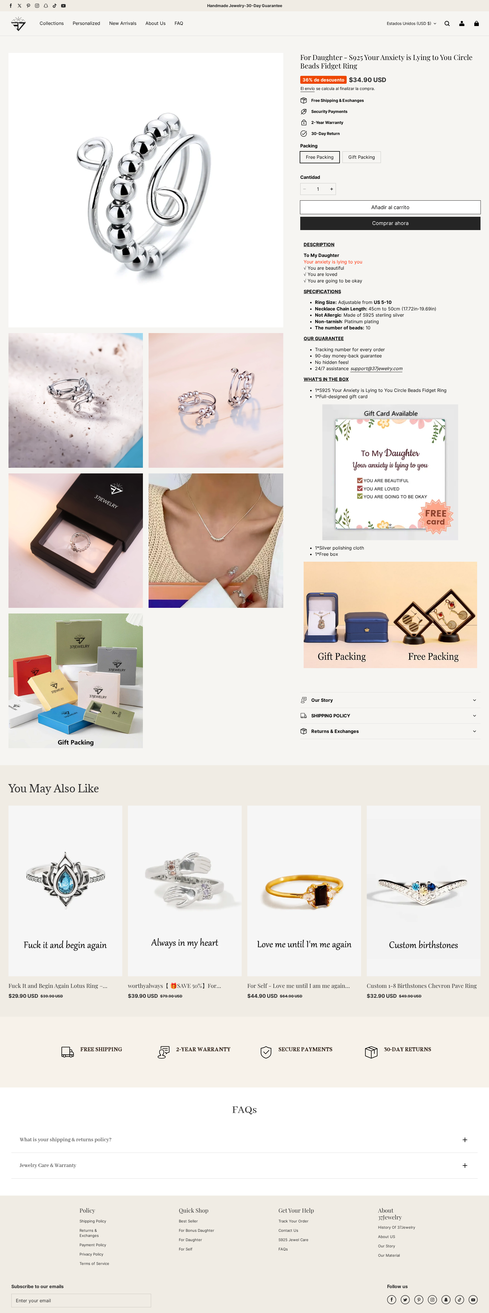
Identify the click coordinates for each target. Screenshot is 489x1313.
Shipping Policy (93, 1221)
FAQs (283, 1249)
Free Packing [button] (320, 157)
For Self (185, 1249)
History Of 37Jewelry (396, 1227)
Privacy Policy (91, 1254)
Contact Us (288, 1230)
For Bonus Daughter (196, 1230)
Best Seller (188, 1221)
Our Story (386, 1246)
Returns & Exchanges (89, 1233)
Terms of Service (94, 1263)
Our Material (389, 1255)
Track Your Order (293, 1221)
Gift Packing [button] (361, 157)
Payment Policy (93, 1245)
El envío (308, 88)
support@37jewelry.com (376, 368)
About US (386, 1236)
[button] (447, 23)
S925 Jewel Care (293, 1239)
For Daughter (190, 1239)
